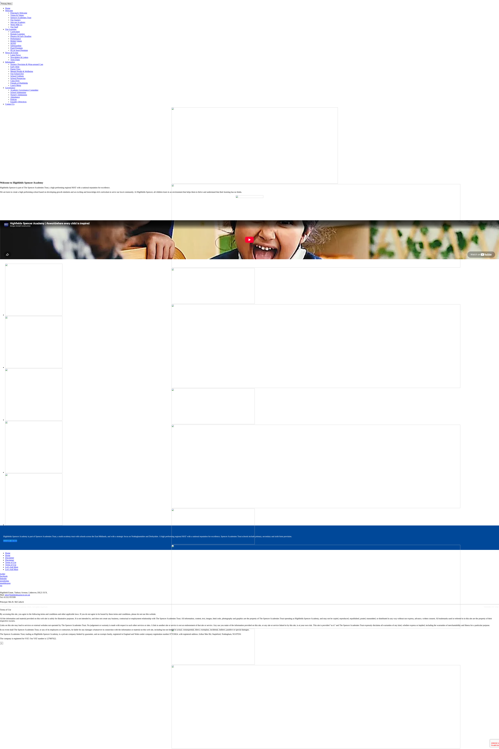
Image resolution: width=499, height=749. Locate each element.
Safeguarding (15, 46)
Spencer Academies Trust (20, 17)
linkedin (3, 578)
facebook (4, 576)
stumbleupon (5, 583)
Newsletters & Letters (19, 57)
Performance (15, 39)
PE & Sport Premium (19, 50)
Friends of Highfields (19, 83)
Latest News (15, 55)
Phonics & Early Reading (20, 36)
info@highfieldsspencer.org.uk (17, 595)
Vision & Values (17, 15)
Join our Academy (17, 22)
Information (10, 62)
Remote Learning (17, 34)
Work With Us (16, 25)
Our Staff (14, 27)
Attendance (15, 97)
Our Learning (10, 29)
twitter (2, 574)
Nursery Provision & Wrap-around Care (26, 64)
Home (7, 8)
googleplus (4, 581)
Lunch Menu (15, 85)
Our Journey (15, 20)
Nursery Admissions (18, 95)
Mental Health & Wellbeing (21, 71)
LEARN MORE (10, 541)
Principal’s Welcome (18, 13)
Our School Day (17, 74)
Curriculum (15, 32)
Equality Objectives (18, 102)
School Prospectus (17, 78)
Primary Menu (6, 4)
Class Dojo (14, 81)
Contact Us (9, 104)
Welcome (9, 10)
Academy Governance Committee (24, 90)
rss (1, 585)
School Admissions (18, 92)
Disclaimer (9, 558)
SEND (13, 43)
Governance (10, 88)
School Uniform (17, 76)
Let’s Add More (11, 567)
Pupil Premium (16, 48)
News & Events (11, 53)
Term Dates (15, 60)
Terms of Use (10, 562)
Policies (13, 99)
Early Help (14, 67)
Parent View (15, 69)
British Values (16, 41)
